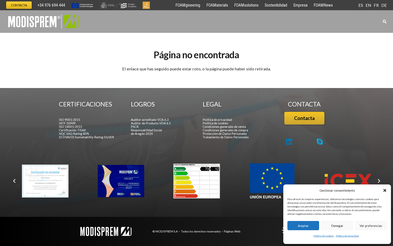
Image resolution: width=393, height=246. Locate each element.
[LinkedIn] (289, 141)
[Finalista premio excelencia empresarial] (121, 181)
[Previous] (14, 181)
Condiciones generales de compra (225, 130)
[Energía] (197, 181)
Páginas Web (232, 231)
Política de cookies (324, 235)
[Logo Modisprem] (43, 21)
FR (376, 5)
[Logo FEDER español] (272, 181)
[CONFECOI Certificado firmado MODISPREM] (45, 181)
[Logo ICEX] (348, 181)
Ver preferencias (371, 226)
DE (384, 5)
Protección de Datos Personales (225, 133)
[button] (385, 190)
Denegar (337, 226)
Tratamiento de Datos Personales (226, 137)
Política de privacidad (347, 235)
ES (360, 5)
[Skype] (320, 141)
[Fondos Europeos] (104, 5)
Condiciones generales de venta (224, 126)
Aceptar (303, 226)
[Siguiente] (378, 181)
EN (368, 5)
